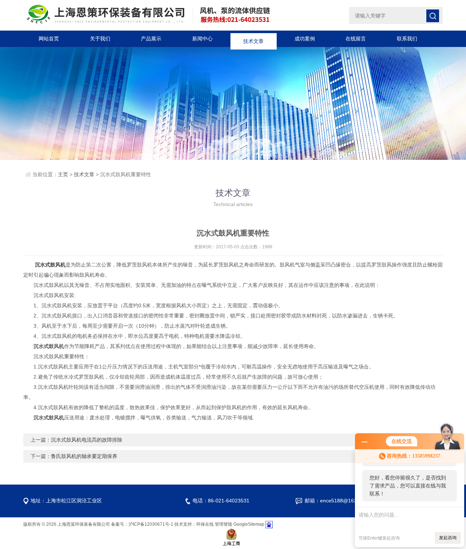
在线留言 (355, 39)
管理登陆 (223, 524)
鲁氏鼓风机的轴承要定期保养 (84, 456)
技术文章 (253, 39)
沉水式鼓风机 (50, 265)
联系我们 (407, 39)
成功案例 (305, 39)
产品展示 (151, 39)
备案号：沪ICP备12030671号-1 (142, 524)
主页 (63, 174)
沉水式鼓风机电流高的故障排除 (86, 440)
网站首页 (49, 39)
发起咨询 (448, 537)
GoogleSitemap (248, 524)
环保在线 (205, 524)
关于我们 (100, 39)
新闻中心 (202, 39)
